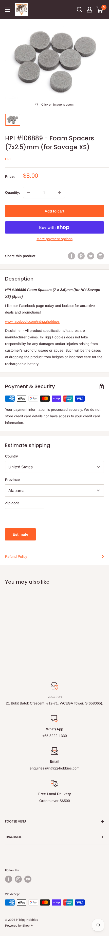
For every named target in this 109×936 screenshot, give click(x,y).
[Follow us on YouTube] (27, 879)
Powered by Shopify (19, 925)
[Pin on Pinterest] (81, 255)
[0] (100, 10)
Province (12, 480)
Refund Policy (16, 556)
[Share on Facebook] (71, 255)
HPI (8, 159)
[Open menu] (7, 10)
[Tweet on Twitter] (90, 255)
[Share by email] (100, 255)
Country (11, 456)
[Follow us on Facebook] (8, 879)
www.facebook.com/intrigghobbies (32, 321)
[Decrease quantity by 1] (28, 192)
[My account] (89, 9)
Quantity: (12, 192)
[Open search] (79, 9)
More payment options (54, 239)
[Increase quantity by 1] (59, 192)
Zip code (12, 503)
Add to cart (54, 211)
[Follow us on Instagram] (18, 879)
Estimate (20, 534)
